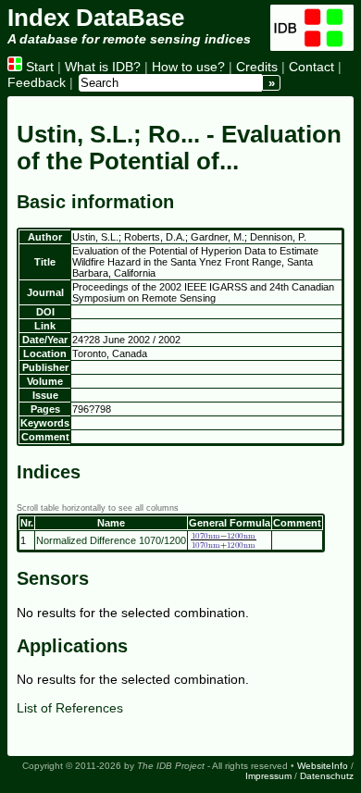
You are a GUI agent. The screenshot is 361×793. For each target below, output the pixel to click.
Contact (311, 66)
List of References (70, 707)
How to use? (188, 66)
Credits (257, 66)
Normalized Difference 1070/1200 (111, 540)
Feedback (36, 82)
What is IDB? (103, 66)
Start (38, 66)
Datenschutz (327, 776)
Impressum (268, 776)
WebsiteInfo (322, 766)
